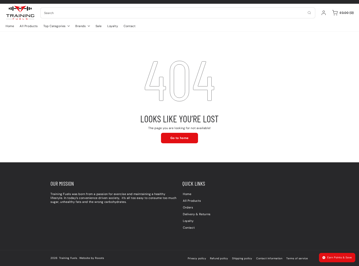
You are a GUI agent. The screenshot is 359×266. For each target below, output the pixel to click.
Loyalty (188, 221)
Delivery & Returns (197, 214)
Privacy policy (197, 258)
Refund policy (219, 258)
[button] (57, 26)
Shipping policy (242, 258)
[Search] (309, 12)
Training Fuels (68, 258)
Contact (189, 228)
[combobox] (178, 13)
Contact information (269, 258)
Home (187, 194)
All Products (192, 201)
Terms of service (297, 258)
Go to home (179, 138)
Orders (188, 207)
